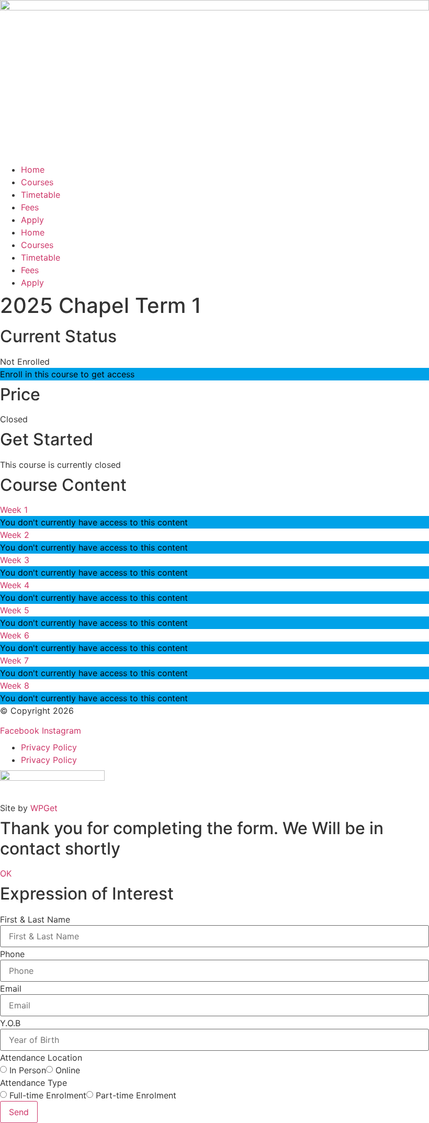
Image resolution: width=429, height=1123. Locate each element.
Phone (12, 954)
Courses (37, 182)
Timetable (40, 194)
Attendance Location (41, 1057)
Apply (32, 220)
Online (67, 1070)
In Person (27, 1070)
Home (32, 169)
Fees (30, 207)
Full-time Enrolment (47, 1095)
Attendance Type (33, 1083)
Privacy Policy (49, 747)
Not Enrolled (25, 361)
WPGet (44, 808)
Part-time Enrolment (136, 1095)
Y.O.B (10, 1023)
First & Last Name (35, 919)
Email (10, 988)
